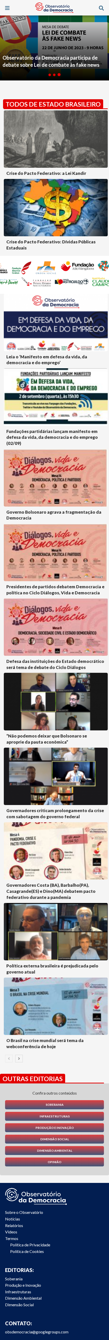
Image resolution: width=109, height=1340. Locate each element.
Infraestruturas (55, 1116)
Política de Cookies (27, 1251)
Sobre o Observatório (24, 1212)
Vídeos (11, 1231)
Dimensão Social (54, 1139)
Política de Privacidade (30, 1244)
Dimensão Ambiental (54, 1150)
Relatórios (14, 1225)
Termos (11, 1238)
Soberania (55, 1105)
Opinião (54, 1162)
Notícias (12, 1218)
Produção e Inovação (54, 1128)
